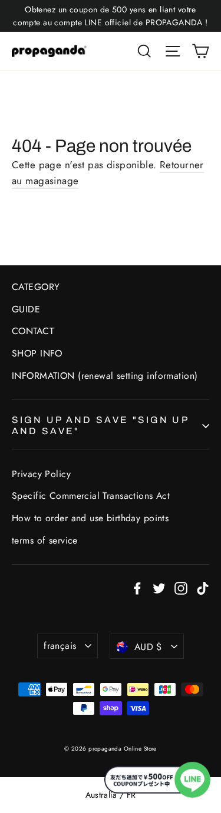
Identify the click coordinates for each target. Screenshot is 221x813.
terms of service (45, 540)
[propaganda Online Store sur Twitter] (159, 587)
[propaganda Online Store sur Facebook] (137, 587)
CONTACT (33, 331)
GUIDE (26, 309)
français (60, 645)
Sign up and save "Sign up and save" (100, 425)
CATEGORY (36, 287)
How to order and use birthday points (90, 518)
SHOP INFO (37, 353)
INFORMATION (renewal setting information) (104, 375)
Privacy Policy (41, 474)
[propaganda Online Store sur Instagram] (180, 587)
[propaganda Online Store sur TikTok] (202, 587)
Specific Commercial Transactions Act (91, 495)
